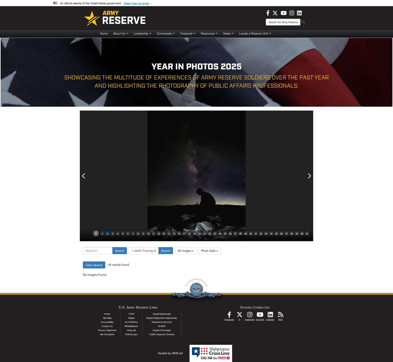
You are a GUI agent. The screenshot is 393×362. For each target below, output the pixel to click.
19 (194, 233)
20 (199, 233)
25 (225, 233)
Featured (186, 33)
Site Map (107, 318)
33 (266, 233)
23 (215, 233)
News (226, 33)
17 (184, 233)
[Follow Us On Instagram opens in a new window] (250, 315)
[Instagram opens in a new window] (291, 12)
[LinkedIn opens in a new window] (299, 12)
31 (256, 233)
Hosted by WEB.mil (170, 353)
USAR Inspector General (161, 334)
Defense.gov (131, 334)
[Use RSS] (280, 315)
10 (148, 233)
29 (245, 233)
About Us (119, 33)
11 (153, 233)
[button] (138, 3)
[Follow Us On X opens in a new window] (239, 315)
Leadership (141, 33)
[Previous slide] (84, 176)
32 (261, 233)
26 (230, 233)
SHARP (162, 326)
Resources (208, 33)
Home (104, 33)
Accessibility (107, 322)
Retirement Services (162, 322)
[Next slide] (309, 176)
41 (307, 233)
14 (169, 233)
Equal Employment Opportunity (161, 318)
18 (189, 233)
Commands (164, 33)
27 (235, 233)
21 (204, 233)
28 (240, 233)
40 (302, 233)
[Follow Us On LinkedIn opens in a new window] (270, 315)
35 (276, 233)
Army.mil (131, 330)
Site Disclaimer (107, 334)
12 (158, 233)
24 (220, 233)
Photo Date (208, 251)
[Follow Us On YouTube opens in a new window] (260, 315)
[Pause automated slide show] (96, 233)
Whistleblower (131, 326)
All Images (185, 251)
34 (271, 233)
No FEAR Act (131, 322)
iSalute (131, 318)
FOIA (131, 314)
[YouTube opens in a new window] (284, 12)
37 (286, 233)
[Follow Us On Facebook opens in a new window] (229, 315)
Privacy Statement (107, 330)
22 (210, 233)
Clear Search (94, 265)
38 (291, 233)
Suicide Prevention (161, 330)
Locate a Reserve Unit (253, 33)
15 (174, 233)
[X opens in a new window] (275, 12)
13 (164, 233)
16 (179, 233)
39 (297, 233)
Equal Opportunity (162, 314)
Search (119, 251)
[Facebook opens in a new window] (268, 12)
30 (251, 233)
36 (281, 233)
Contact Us (107, 326)
